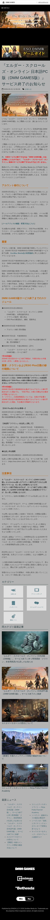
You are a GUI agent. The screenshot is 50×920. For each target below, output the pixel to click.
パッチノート (13, 607)
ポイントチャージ (43, 2)
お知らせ (28, 89)
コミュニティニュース (36, 607)
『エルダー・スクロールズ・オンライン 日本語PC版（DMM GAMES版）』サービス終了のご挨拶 (15, 828)
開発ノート (13, 620)
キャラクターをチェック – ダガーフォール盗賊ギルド (39, 834)
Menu (6, 8)
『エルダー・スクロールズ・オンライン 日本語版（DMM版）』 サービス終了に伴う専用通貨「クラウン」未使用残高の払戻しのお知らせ (14, 812)
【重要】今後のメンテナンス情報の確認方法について (14, 845)
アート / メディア (36, 594)
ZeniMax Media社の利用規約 (21, 253)
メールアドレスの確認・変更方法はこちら (18, 224)
